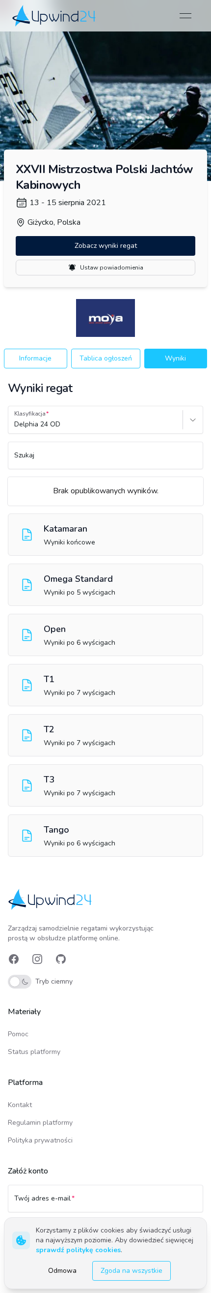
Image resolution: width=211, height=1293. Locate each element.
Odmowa (62, 1270)
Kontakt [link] (20, 1105)
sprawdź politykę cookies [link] (78, 1250)
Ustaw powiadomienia (111, 267)
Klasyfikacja (30, 414)
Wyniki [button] (175, 358)
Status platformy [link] (34, 1051)
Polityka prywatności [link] (40, 1140)
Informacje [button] (35, 358)
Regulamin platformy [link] (40, 1122)
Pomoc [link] (18, 1034)
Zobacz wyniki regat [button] (106, 245)
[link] (55, 15)
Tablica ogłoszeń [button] (105, 358)
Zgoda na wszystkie (131, 1270)
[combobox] (15, 424)
